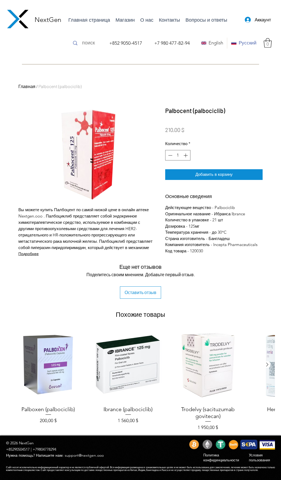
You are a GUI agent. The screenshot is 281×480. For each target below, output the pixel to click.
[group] (140, 379)
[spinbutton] (177, 155)
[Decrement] (169, 155)
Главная (26, 86)
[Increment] (186, 155)
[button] (268, 43)
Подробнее (28, 253)
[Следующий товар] (267, 364)
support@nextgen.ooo (84, 455)
